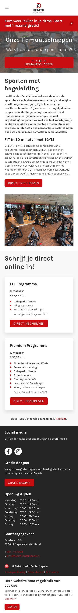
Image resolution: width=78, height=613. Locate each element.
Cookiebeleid (35, 572)
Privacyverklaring (15, 572)
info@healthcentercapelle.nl (23, 555)
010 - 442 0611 (15, 552)
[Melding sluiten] (71, 23)
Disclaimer (52, 572)
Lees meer (10, 598)
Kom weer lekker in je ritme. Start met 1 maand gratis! (33, 23)
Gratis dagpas (19, 483)
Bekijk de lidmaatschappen (39, 62)
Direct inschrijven (23, 183)
